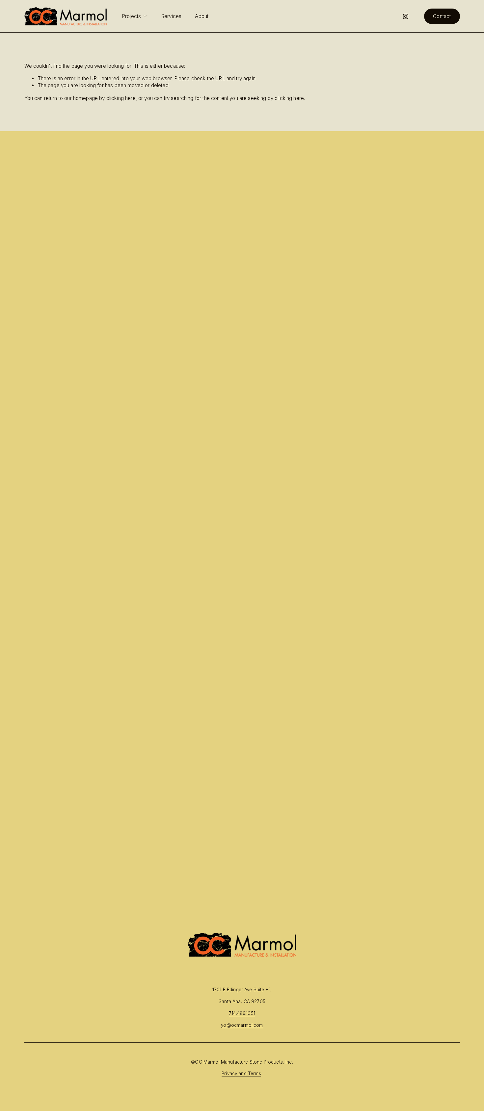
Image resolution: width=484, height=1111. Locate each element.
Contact (442, 16)
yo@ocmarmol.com (242, 1025)
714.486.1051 (242, 1013)
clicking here (121, 98)
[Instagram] (405, 16)
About (201, 16)
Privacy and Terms (241, 1073)
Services (171, 16)
